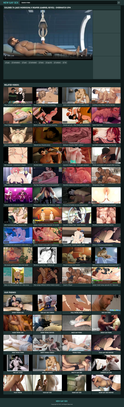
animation (17, 62)
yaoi (25, 62)
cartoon (58, 62)
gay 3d (50, 62)
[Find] (118, 2)
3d (65, 62)
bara (42, 62)
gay (8, 62)
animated (33, 62)
